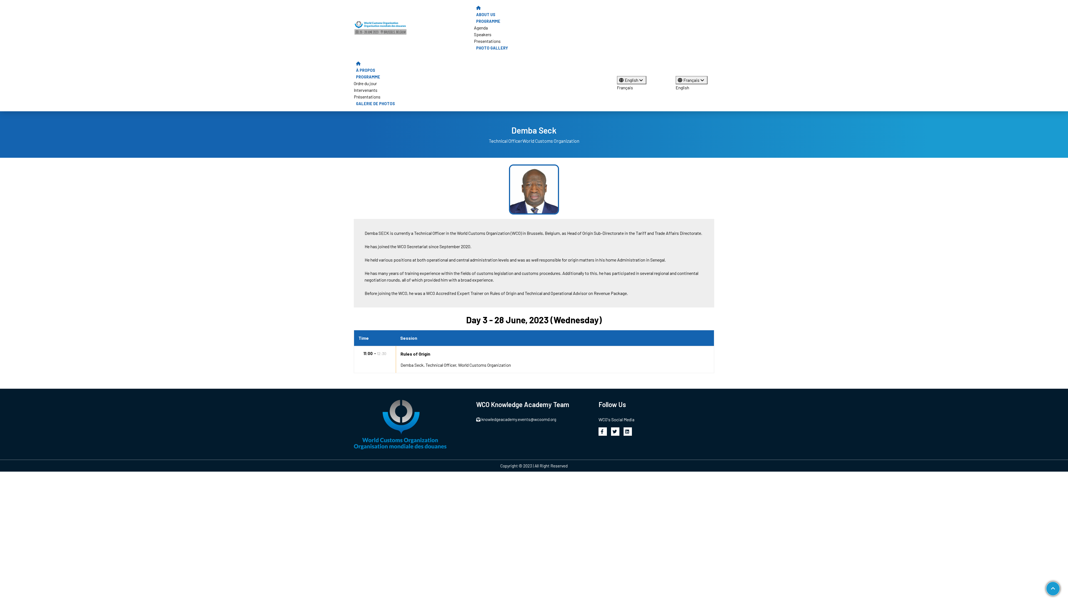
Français (625, 87)
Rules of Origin (415, 353)
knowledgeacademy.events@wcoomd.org (518, 419)
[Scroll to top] (1053, 588)
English (632, 80)
